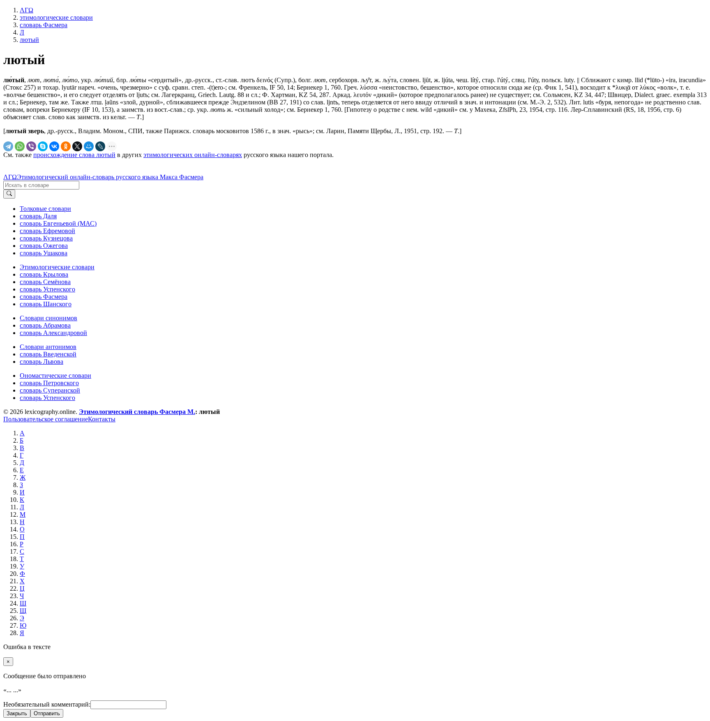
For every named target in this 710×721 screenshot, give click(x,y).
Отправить (47, 713)
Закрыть (17, 713)
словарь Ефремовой (47, 230)
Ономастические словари (55, 375)
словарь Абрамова (45, 325)
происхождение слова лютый (74, 154)
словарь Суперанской (50, 390)
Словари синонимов (48, 317)
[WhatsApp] (20, 146)
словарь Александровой (53, 332)
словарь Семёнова (45, 281)
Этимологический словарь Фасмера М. (137, 411)
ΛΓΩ (10, 176)
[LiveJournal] (100, 146)
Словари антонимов (48, 346)
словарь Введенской (48, 354)
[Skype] (43, 146)
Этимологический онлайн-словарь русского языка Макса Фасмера (110, 176)
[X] (77, 146)
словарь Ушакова (43, 253)
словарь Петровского (49, 382)
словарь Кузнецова (46, 238)
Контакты (101, 419)
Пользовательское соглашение (45, 419)
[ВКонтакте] (54, 146)
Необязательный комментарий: (46, 704)
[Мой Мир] (89, 146)
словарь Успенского (47, 289)
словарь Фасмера (43, 296)
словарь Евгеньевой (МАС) (58, 223)
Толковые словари (45, 208)
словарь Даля (38, 216)
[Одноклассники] (66, 146)
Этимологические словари (57, 266)
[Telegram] (8, 146)
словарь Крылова (44, 274)
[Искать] (9, 194)
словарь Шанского (45, 303)
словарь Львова (41, 361)
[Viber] (31, 146)
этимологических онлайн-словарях (192, 154)
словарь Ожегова (44, 245)
